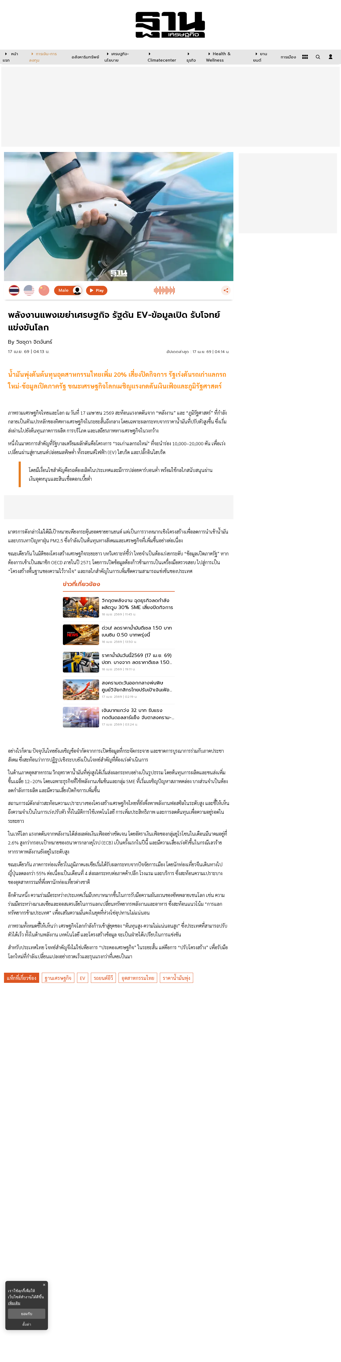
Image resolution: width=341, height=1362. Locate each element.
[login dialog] (330, 56)
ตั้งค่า (26, 1324)
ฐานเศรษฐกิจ (58, 978)
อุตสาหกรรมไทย (137, 978)
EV (82, 978)
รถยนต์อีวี (103, 978)
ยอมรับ (26, 1314)
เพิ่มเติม (14, 1302)
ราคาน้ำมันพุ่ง (176, 978)
